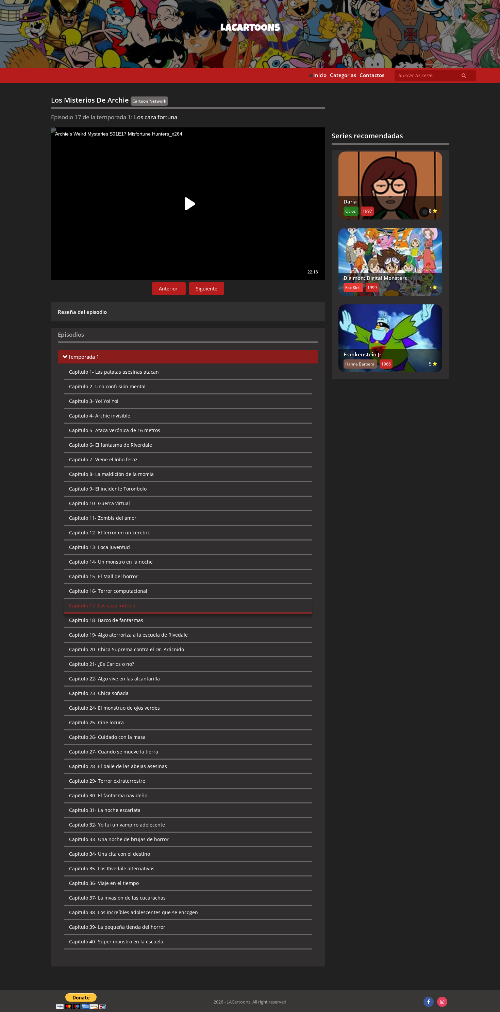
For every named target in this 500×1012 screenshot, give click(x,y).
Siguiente (206, 288)
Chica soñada (99, 693)
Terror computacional (108, 591)
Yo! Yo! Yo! (93, 401)
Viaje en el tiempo (104, 883)
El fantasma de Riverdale (110, 445)
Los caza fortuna (102, 605)
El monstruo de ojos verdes (114, 708)
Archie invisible (99, 415)
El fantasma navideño (108, 795)
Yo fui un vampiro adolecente (117, 824)
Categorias (343, 75)
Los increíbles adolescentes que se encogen (133, 912)
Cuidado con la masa (107, 737)
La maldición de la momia (111, 474)
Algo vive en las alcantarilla (114, 678)
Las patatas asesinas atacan (114, 372)
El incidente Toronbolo (108, 488)
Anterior (169, 288)
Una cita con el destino (109, 854)
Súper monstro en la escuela (116, 941)
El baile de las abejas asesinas (118, 766)
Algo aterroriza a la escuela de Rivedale (128, 635)
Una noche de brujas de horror (119, 839)
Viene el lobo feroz (103, 459)
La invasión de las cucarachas (117, 897)
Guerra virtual (99, 503)
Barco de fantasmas (106, 620)
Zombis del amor (102, 518)
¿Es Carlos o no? (101, 664)
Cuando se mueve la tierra (113, 751)
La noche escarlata (104, 810)
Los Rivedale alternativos (111, 868)
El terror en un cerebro (109, 532)
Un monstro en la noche (111, 561)
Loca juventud (99, 547)
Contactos (372, 75)
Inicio (320, 75)
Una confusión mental (107, 386)
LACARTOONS (250, 29)
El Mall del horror (103, 576)
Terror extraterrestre (107, 781)
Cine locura (96, 722)
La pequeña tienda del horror (117, 927)
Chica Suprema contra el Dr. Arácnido (126, 649)
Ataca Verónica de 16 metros (114, 430)
